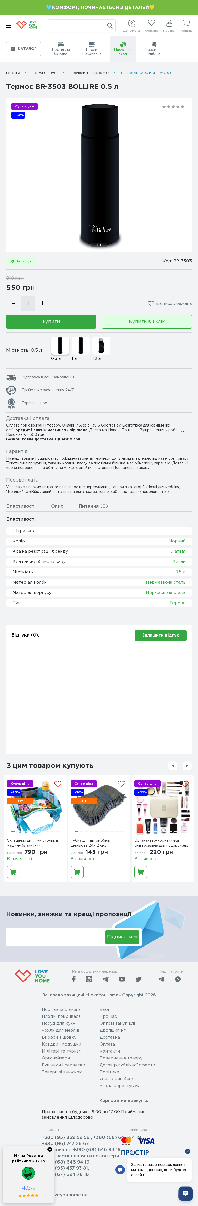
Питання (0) (93, 506)
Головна (13, 72)
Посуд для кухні (45, 72)
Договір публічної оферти (127, 1065)
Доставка (110, 1037)
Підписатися (122, 937)
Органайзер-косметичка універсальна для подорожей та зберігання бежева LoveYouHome (160, 843)
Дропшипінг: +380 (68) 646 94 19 (81, 1150)
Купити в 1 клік (147, 322)
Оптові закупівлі (117, 1024)
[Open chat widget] (185, 1193)
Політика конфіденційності (119, 1075)
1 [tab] (97, 245)
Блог (105, 1010)
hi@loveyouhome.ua (65, 1195)
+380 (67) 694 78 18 (65, 1175)
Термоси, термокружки (90, 72)
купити (51, 322)
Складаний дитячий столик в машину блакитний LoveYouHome (32, 843)
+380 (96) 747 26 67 (65, 1144)
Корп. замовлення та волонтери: (81, 1156)
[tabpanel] (99, 175)
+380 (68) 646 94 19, (66, 1162)
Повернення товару (131, 467)
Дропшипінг (113, 1030)
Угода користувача (120, 1086)
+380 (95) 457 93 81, (65, 1168)
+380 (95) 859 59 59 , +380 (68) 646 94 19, (92, 1138)
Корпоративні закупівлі (125, 1101)
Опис (57, 506)
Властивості (21, 506)
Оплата (107, 1044)
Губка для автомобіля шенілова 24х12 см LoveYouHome (90, 843)
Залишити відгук (160, 635)
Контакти (110, 1051)
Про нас (108, 1017)
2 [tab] (100, 245)
